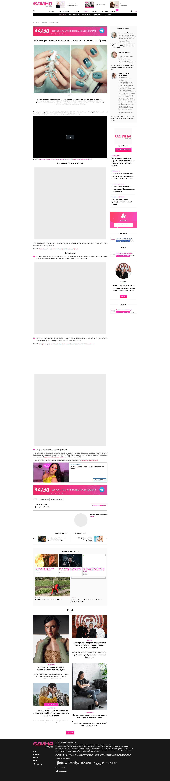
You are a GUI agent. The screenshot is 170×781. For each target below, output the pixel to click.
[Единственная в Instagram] (38, 764)
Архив (35, 760)
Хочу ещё (70, 732)
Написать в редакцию (99, 505)
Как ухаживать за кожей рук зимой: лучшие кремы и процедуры (84, 538)
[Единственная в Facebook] (34, 764)
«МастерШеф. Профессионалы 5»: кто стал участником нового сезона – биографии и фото (89, 645)
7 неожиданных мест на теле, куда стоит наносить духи (57, 539)
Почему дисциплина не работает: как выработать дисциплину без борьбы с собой (122, 118)
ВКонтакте (93, 460)
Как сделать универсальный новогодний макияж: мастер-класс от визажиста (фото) (66, 344)
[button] (131, 11)
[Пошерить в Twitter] (40, 507)
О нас (35, 751)
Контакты (36, 754)
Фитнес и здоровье (118, 184)
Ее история (51, 665)
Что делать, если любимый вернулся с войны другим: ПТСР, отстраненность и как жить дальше (51, 713)
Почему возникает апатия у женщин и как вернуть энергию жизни (90, 716)
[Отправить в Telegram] (44, 507)
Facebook (84, 460)
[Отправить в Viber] (47, 507)
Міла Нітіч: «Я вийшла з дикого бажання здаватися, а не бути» (51, 668)
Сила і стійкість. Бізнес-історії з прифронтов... (73, 4)
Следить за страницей (123, 241)
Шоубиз (89, 640)
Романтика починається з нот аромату (127, 4)
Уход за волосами (74, 15)
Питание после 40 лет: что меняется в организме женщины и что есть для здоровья (122, 67)
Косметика (62, 15)
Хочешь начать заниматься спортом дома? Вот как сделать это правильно (123, 189)
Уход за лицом (86, 15)
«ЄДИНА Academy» (100, 4)
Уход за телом (98, 15)
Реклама (36, 757)
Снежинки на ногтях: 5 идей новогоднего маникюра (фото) (58, 249)
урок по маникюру (56, 499)
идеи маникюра (44, 499)
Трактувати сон (123, 225)
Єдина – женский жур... (124, 239)
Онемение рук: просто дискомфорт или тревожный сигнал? (122, 202)
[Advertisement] (70, 358)
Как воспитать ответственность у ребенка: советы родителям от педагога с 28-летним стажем (123, 176)
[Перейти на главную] (42, 4)
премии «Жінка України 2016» (55, 457)
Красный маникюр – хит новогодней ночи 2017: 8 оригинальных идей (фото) (65, 159)
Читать (123, 296)
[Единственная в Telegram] (41, 764)
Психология (51, 708)
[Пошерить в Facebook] (35, 507)
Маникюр (108, 15)
